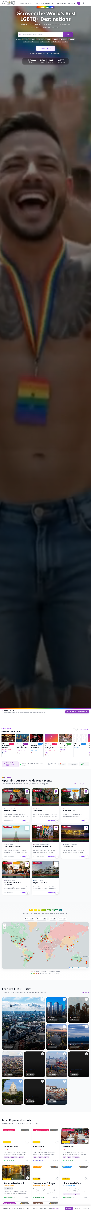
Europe (37, 3)
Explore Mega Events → (37, 53)
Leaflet (72, 967)
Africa (52, 3)
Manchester (34, 41)
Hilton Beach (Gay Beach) (72, 1184)
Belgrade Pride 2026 (40, 883)
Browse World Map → (54, 53)
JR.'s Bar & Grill (11, 1146)
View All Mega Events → (81, 784)
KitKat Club (39, 1146)
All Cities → (85, 992)
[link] (8, 749)
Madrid (26, 41)
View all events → (85, 729)
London (47, 39)
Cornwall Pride (68, 846)
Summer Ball (37, 810)
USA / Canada (45, 3)
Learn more (55, 1208)
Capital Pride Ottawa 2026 (12, 846)
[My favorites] (87, 3)
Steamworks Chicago (44, 1183)
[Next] (77, 729)
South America (71, 3)
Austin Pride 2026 (68, 810)
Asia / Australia (61, 3)
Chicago (32, 39)
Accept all (68, 1208)
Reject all (77, 1208)
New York (40, 39)
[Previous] (74, 729)
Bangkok (71, 39)
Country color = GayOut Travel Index (50, 973)
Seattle (55, 39)
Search (68, 35)
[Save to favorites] (27, 1141)
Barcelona (63, 39)
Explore (30, 3)
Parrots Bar (68, 1146)
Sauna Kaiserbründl (14, 1183)
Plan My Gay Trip (46, 48)
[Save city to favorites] (42, 999)
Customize (86, 1208)
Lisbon (65, 41)
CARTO (86, 967)
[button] (45, 939)
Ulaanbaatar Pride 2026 (11, 810)
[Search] (83, 3)
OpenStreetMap (79, 967)
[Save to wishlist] (27, 820)
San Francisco (56, 41)
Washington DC (45, 41)
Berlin (24, 39)
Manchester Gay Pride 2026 (42, 846)
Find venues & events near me (78, 711)
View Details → (23, 820)
